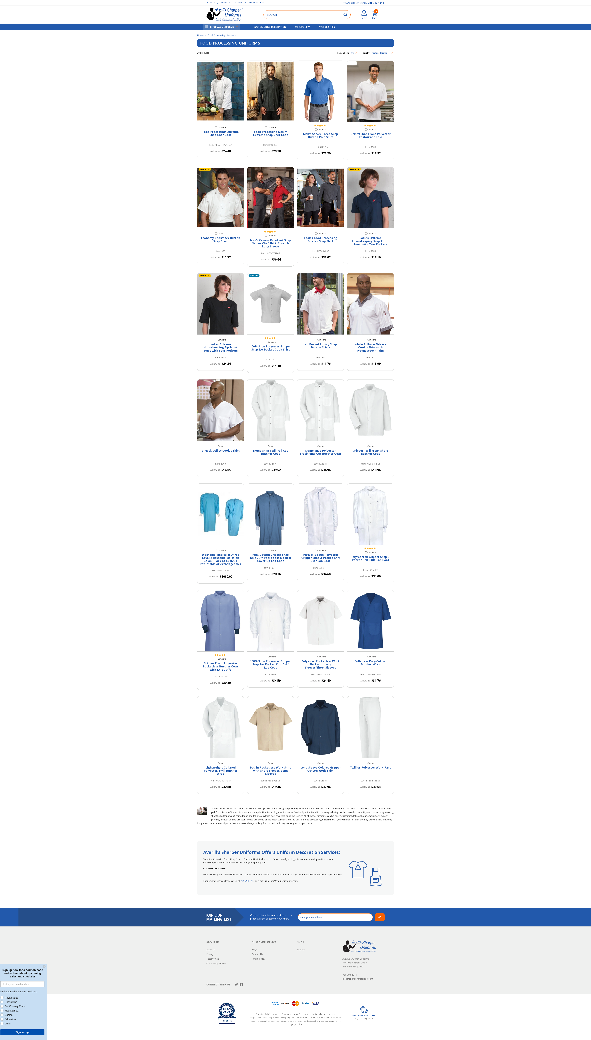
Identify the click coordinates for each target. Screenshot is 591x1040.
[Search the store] (345, 14)
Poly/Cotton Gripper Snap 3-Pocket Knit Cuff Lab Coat (370, 558)
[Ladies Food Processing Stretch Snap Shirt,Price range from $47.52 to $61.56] (320, 197)
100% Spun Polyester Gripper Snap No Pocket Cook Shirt (270, 348)
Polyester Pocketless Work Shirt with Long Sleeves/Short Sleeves (320, 664)
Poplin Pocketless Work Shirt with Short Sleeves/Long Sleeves (270, 770)
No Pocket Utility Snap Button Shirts (320, 346)
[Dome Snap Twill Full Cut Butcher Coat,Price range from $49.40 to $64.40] (270, 410)
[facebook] (241, 984)
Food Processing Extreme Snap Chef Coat (220, 133)
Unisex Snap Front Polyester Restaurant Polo (370, 135)
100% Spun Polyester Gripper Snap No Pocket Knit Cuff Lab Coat (270, 664)
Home (210, 2)
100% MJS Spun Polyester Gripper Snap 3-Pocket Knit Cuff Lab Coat (320, 558)
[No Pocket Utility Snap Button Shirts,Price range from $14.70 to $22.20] (320, 303)
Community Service (216, 963)
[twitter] (236, 984)
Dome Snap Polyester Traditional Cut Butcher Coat (320, 452)
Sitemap (301, 949)
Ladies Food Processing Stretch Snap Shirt (320, 239)
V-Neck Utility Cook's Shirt (220, 450)
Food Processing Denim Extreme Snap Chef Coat (270, 133)
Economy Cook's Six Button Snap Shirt (220, 239)
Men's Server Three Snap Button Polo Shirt (320, 135)
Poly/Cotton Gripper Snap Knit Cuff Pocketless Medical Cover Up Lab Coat (270, 558)
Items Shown (343, 52)
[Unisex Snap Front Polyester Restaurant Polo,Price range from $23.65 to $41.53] (370, 91)
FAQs (254, 949)
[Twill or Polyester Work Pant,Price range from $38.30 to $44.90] (370, 727)
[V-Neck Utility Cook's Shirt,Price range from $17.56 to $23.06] (220, 410)
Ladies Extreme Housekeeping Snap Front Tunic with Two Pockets (370, 241)
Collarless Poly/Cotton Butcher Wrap (370, 663)
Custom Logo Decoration (270, 26)
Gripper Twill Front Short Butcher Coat (370, 452)
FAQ (216, 2)
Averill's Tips (327, 26)
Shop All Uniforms (222, 26)
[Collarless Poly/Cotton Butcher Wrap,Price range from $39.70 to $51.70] (370, 621)
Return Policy (251, 2)
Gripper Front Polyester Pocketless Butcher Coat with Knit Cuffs (220, 666)
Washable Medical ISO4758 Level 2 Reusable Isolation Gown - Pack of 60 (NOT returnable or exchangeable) (220, 559)
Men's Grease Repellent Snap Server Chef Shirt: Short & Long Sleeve (270, 243)
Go (379, 917)
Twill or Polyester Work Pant (370, 767)
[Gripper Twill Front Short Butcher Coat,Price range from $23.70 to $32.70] (370, 410)
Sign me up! (25, 1032)
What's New (302, 26)
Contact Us (226, 2)
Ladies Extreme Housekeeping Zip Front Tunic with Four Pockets (220, 347)
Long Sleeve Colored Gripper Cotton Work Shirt (320, 769)
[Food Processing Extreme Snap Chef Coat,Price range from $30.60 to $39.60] (220, 91)
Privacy (209, 954)
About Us (238, 2)
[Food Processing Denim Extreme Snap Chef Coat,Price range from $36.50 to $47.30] (270, 91)
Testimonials (212, 958)
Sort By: (366, 52)
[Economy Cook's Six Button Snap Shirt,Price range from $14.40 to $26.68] (220, 197)
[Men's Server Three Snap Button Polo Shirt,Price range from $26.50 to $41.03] (320, 91)
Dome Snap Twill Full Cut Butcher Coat (270, 452)
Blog (262, 2)
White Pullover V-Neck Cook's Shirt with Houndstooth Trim (370, 347)
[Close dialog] (46, 966)
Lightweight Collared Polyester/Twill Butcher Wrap (220, 770)
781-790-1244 (376, 2)
